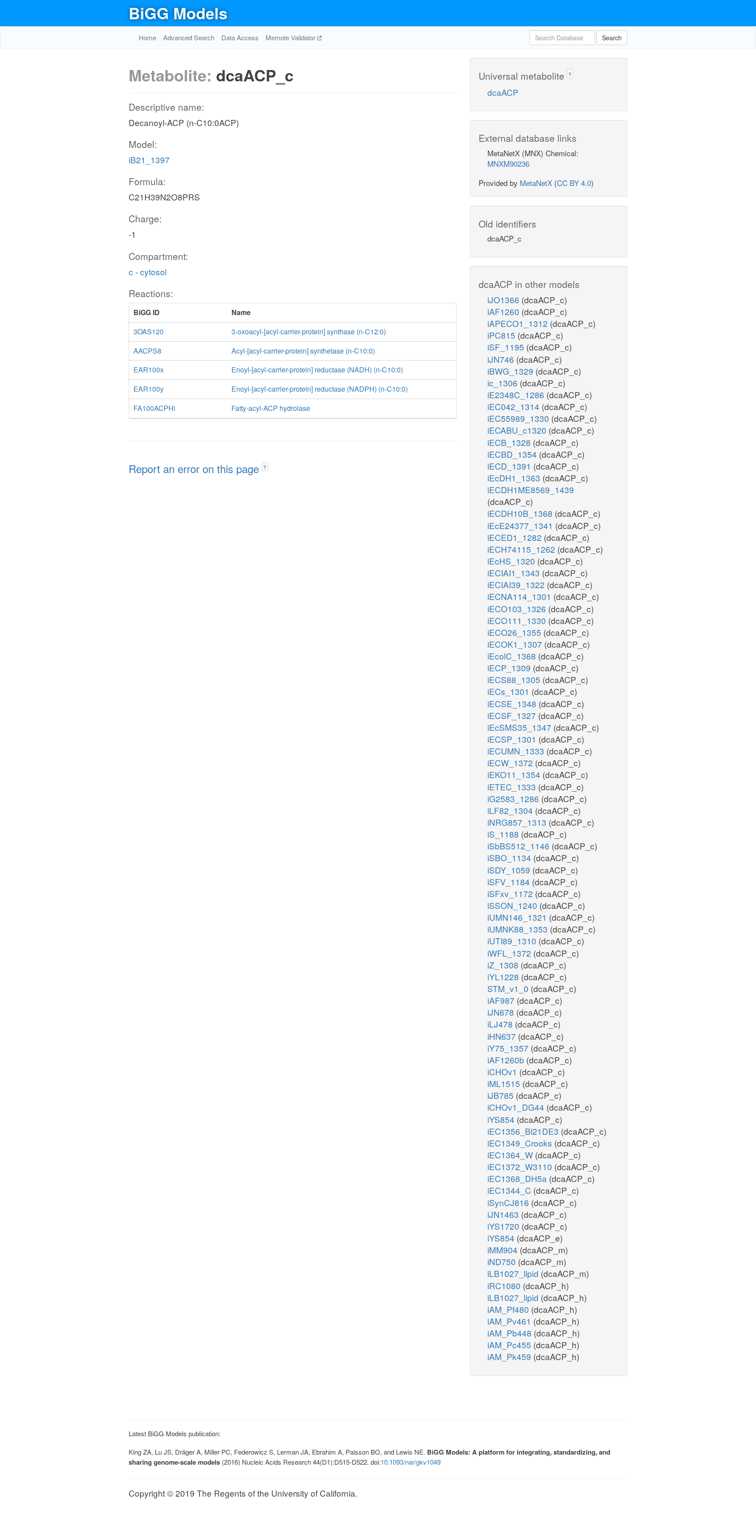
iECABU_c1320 (518, 430)
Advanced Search (188, 37)
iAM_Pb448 (510, 1333)
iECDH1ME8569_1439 (530, 489)
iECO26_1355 (515, 632)
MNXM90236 (508, 163)
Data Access (240, 37)
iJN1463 (504, 1214)
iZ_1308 (504, 965)
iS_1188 (504, 834)
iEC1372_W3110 (520, 1166)
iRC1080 (505, 1285)
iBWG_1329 (511, 371)
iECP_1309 (510, 667)
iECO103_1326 (517, 608)
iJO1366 (504, 299)
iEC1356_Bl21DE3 (524, 1131)
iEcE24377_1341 (521, 525)
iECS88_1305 (514, 679)
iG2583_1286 (514, 798)
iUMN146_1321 (518, 917)
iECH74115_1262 (522, 549)
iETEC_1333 (512, 787)
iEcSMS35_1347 (520, 727)
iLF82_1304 (511, 810)
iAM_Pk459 (510, 1356)
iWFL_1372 (510, 953)
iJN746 (501, 359)
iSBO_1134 (510, 857)
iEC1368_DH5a (518, 1178)
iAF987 (502, 1000)
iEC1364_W (511, 1155)
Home (147, 37)
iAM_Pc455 (510, 1344)
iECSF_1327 (512, 715)
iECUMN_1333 (516, 751)
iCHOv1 (503, 1071)
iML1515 (504, 1083)
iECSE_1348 (513, 703)
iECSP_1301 (513, 739)
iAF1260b (506, 1060)
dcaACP (502, 92)
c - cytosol (148, 271)
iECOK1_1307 (515, 644)
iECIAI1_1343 (514, 573)
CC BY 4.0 (574, 182)
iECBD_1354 (513, 454)
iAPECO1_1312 (518, 323)
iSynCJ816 (509, 1202)
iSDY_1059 (509, 870)
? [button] (264, 467)
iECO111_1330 (517, 620)
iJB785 (501, 1095)
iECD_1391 (510, 466)
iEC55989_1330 (519, 418)
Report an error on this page (195, 468)
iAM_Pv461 (510, 1321)
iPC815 (502, 335)
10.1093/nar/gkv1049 (411, 1461)
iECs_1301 (509, 691)
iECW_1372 (511, 762)
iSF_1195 (506, 347)
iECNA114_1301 (520, 596)
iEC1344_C (510, 1190)
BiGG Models (178, 12)
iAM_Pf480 (509, 1309)
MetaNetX (536, 182)
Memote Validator (291, 37)
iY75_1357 (509, 1048)
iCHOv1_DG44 (516, 1107)
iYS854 (502, 1119)
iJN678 (501, 1012)
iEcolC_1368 (512, 656)
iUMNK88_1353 (518, 929)
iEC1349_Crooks (520, 1143)
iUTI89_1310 (513, 941)
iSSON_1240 (513, 905)
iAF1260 (504, 311)
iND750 (502, 1261)
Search (612, 37)
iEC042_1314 (514, 406)
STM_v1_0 (509, 988)
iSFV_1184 (509, 881)
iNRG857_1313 (518, 822)
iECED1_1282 (515, 537)
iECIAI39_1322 (517, 584)
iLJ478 (501, 1024)
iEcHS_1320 (512, 561)
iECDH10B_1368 (521, 513)
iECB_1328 (510, 442)
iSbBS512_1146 (519, 846)
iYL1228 (504, 976)
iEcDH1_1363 (514, 478)
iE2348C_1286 (516, 394)
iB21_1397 (149, 159)
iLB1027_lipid (514, 1273)
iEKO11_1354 (514, 774)
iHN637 (502, 1036)
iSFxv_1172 (511, 893)
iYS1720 (504, 1226)
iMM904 (503, 1249)
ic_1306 (503, 383)
